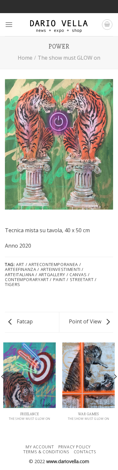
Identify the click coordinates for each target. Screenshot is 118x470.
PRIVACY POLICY (74, 447)
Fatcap (24, 321)
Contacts (85, 452)
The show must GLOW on (69, 57)
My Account (40, 447)
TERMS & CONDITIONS (46, 452)
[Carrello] (107, 24)
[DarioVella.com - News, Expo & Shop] (59, 24)
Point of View (86, 321)
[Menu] (9, 24)
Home (25, 57)
